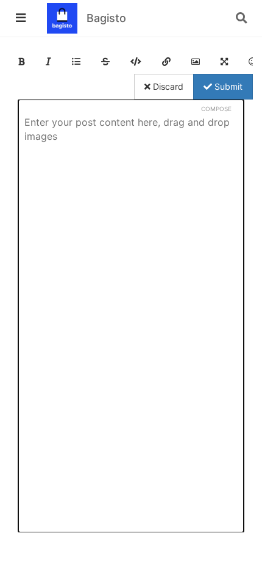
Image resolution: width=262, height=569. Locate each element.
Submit (227, 86)
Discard (166, 86)
